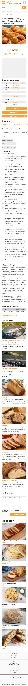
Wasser (15, 102)
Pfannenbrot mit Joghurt (8, 604)
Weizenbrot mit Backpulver (9, 583)
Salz (14, 94)
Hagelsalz (15, 96)
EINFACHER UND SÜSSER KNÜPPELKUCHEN (13, 340)
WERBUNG (14, 657)
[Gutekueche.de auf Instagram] (15, 677)
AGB (14, 661)
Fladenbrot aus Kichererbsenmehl (11, 625)
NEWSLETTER (14, 669)
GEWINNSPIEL (14, 670)
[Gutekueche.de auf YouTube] (11, 677)
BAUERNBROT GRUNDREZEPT (9, 480)
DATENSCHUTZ (14, 663)
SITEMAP (14, 672)
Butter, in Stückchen (18, 83)
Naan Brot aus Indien (7, 562)
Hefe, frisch (16, 90)
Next (24, 35)
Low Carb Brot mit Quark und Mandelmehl (12, 541)
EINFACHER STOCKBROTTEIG (9, 369)
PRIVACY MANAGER (14, 665)
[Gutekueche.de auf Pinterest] (13, 677)
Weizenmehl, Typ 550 (19, 92)
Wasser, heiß (16, 85)
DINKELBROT (5, 425)
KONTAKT (14, 655)
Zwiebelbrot (5, 647)
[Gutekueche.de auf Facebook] (8, 677)
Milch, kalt (15, 87)
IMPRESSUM (14, 654)
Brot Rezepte (6, 124)
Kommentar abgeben (18, 514)
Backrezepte (17, 124)
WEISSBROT (5, 397)
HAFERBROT (5, 452)
